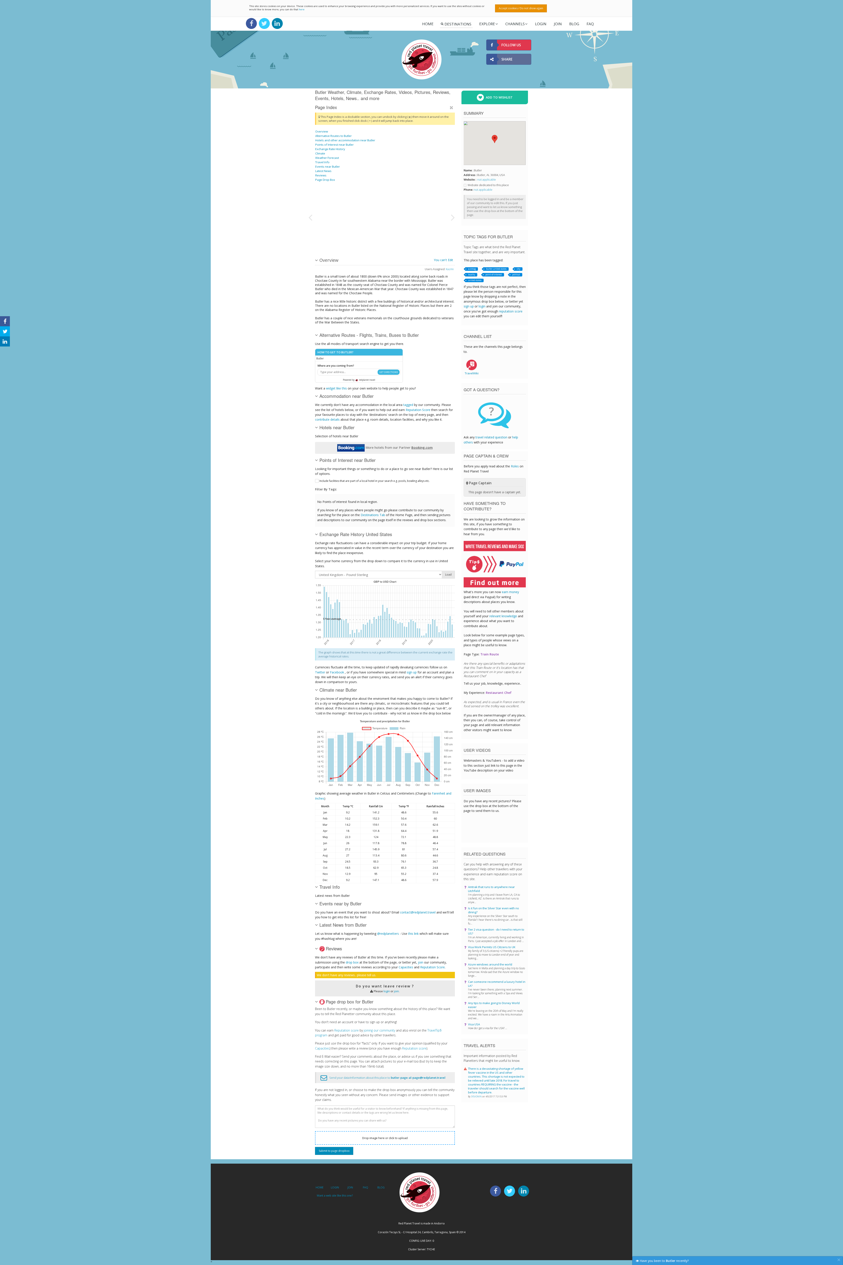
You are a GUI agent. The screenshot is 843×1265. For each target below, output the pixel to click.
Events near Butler (327, 167)
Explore (487, 23)
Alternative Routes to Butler (333, 136)
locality (471, 274)
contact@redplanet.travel (418, 912)
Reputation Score (418, 410)
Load (448, 574)
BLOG (381, 1187)
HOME (319, 1187)
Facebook (337, 672)
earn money (510, 592)
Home (428, 23)
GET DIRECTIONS (388, 372)
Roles (515, 466)
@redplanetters (388, 933)
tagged (408, 405)
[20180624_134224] (382, 200)
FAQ (590, 23)
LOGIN (540, 23)
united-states (474, 280)
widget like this (336, 388)
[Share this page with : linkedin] (5, 341)
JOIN (558, 23)
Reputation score (346, 1030)
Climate (320, 153)
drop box (352, 962)
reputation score (510, 311)
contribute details (327, 419)
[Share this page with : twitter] (5, 331)
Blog (574, 23)
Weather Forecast (327, 158)
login (387, 991)
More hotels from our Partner (399, 447)
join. (397, 991)
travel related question (491, 437)
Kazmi (450, 269)
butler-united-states (496, 268)
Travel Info (322, 162)
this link (413, 933)
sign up (412, 672)
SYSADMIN (476, 1096)
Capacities (406, 967)
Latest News (323, 171)
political (516, 274)
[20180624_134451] (337, 200)
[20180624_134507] (426, 233)
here (301, 9)
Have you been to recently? (664, 1261)
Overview (321, 131)
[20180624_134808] (382, 233)
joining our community (379, 1030)
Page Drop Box (325, 180)
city (518, 268)
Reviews (320, 175)
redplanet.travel (366, 379)
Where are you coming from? (335, 366)
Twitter (320, 672)
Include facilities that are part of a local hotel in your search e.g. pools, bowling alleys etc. (374, 481)
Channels (515, 23)
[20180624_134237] (337, 233)
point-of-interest (493, 274)
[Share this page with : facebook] (5, 321)
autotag (472, 268)
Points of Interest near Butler (334, 145)
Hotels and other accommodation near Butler (345, 140)
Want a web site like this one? (335, 1195)
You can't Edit (443, 260)
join (420, 962)
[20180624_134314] (426, 200)
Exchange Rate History (330, 149)
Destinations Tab (373, 515)
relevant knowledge (503, 616)
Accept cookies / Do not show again (521, 8)
